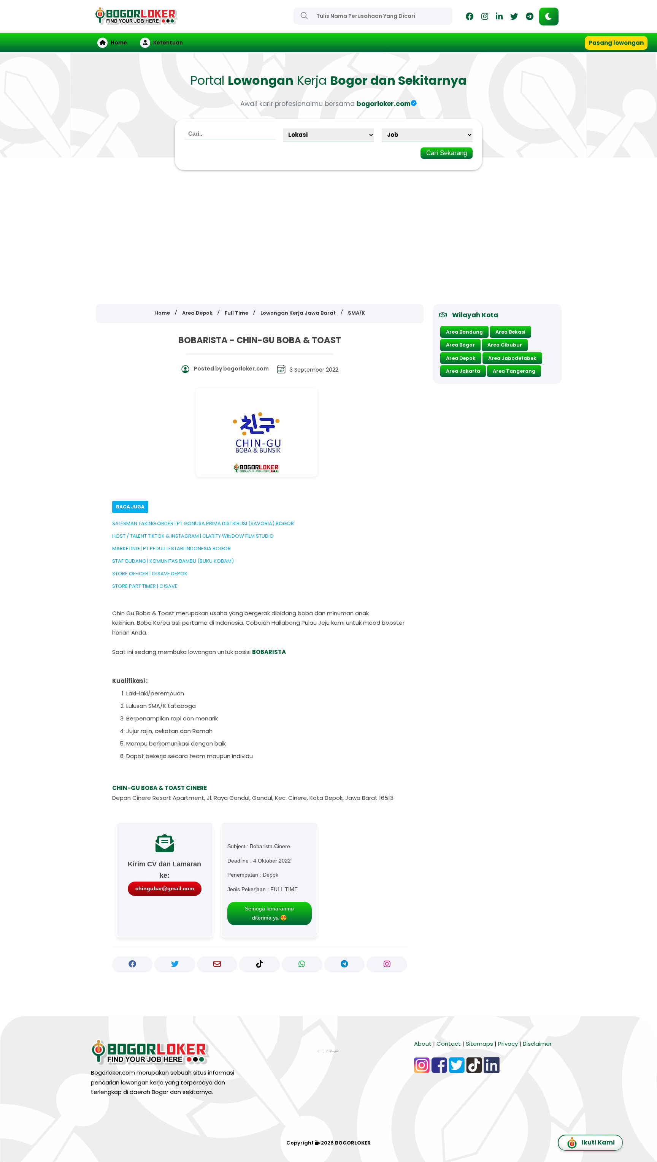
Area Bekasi (510, 332)
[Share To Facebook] (132, 964)
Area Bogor (460, 345)
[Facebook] (470, 18)
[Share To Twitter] (174, 964)
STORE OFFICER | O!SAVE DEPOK (149, 573)
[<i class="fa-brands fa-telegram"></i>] (529, 18)
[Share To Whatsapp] (302, 964)
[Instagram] (485, 18)
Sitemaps (479, 1044)
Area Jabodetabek (512, 358)
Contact (448, 1044)
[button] (549, 16)
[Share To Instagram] (387, 964)
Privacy (508, 1044)
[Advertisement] (328, 237)
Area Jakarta (463, 371)
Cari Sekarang (446, 153)
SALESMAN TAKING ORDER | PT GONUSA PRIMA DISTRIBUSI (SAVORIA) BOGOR (203, 523)
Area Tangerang (514, 371)
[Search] (304, 15)
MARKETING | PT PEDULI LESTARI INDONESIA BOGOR (171, 548)
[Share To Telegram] (344, 964)
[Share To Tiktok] (259, 964)
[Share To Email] (217, 964)
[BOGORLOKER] (136, 21)
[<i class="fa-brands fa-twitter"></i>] (514, 18)
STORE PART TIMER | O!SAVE (145, 586)
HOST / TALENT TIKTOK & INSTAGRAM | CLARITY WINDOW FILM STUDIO (193, 536)
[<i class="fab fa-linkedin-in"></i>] (499, 18)
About (423, 1044)
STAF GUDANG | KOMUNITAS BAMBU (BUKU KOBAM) (173, 561)
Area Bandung (464, 332)
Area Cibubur (504, 345)
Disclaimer (537, 1044)
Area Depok (461, 358)
